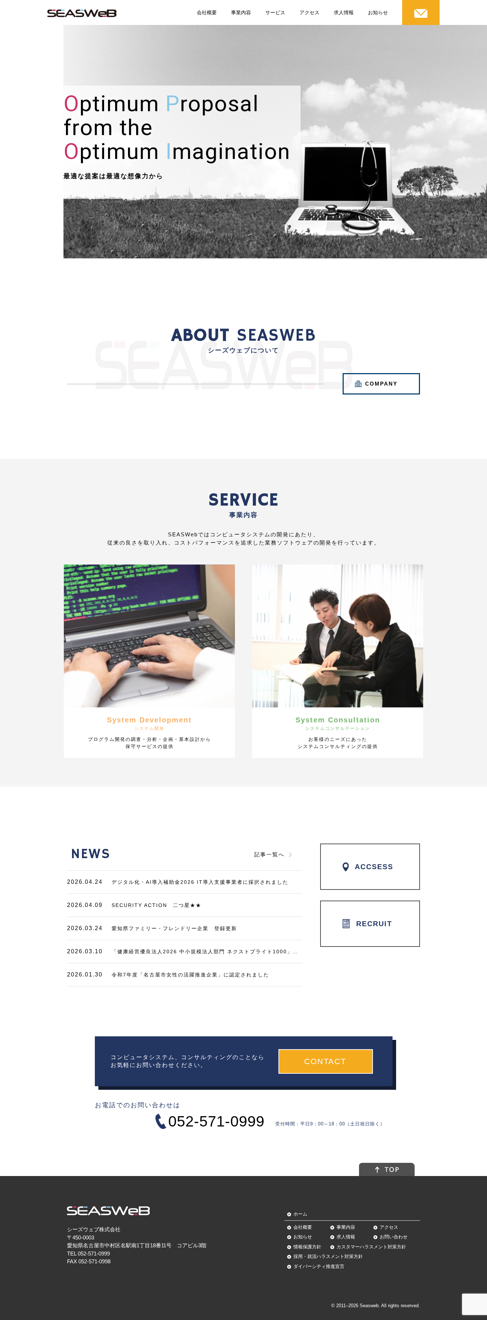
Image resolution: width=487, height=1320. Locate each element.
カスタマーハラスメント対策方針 (371, 1246)
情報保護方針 (307, 1246)
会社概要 (207, 12)
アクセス (309, 12)
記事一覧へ (269, 854)
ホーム (300, 1214)
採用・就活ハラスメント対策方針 (328, 1256)
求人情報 (344, 12)
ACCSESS (374, 867)
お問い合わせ (393, 1236)
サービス (275, 12)
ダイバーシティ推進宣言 (318, 1266)
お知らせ (378, 12)
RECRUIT (374, 924)
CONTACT (326, 1061)
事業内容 (241, 12)
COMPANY (381, 384)
